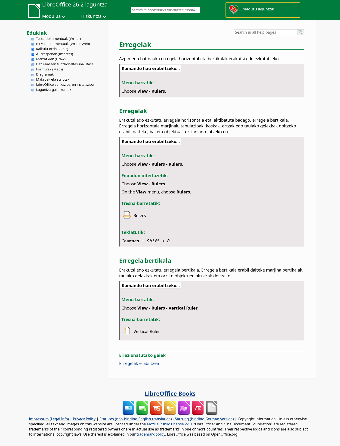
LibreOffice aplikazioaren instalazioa (65, 84)
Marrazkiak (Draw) (51, 59)
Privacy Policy (84, 418)
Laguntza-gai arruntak (53, 89)
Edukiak (37, 32)
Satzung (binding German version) (204, 418)
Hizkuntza (91, 16)
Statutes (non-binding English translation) (135, 418)
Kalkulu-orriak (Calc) (52, 48)
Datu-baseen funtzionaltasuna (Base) (65, 64)
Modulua (51, 16)
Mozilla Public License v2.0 (169, 424)
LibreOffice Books (170, 393)
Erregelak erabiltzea (139, 363)
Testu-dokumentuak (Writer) (58, 38)
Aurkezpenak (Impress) (54, 53)
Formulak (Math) (49, 69)
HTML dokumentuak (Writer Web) (63, 43)
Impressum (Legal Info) (49, 418)
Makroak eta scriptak (52, 79)
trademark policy (150, 434)
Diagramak (45, 74)
